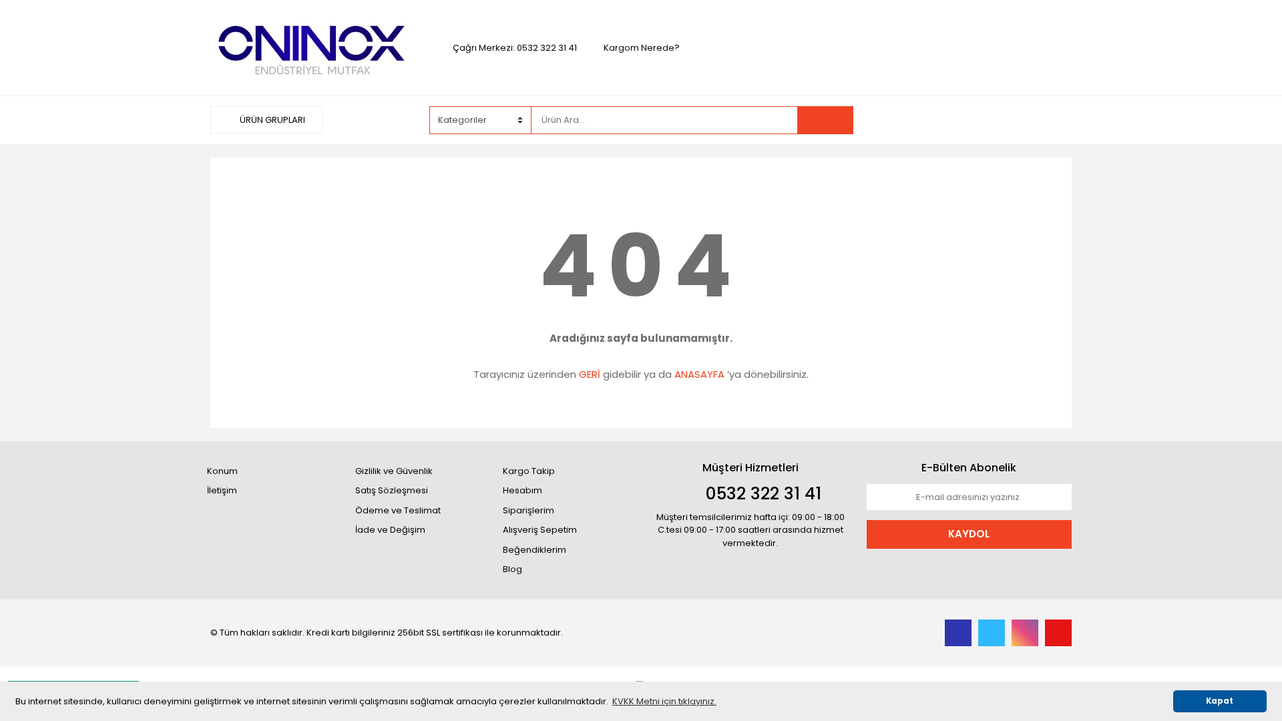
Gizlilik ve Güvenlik (394, 471)
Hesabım (522, 490)
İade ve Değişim (390, 529)
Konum (222, 471)
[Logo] (312, 47)
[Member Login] (971, 119)
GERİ (589, 374)
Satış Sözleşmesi (391, 490)
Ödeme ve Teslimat (398, 510)
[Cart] (1052, 120)
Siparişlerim (528, 510)
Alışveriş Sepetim (540, 529)
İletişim (222, 490)
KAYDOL (969, 534)
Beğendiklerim (534, 549)
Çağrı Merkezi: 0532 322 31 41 (515, 47)
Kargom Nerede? (642, 47)
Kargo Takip (529, 471)
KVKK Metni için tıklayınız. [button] (664, 701)
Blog (512, 569)
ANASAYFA (699, 374)
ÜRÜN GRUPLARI (271, 119)
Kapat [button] (1219, 701)
